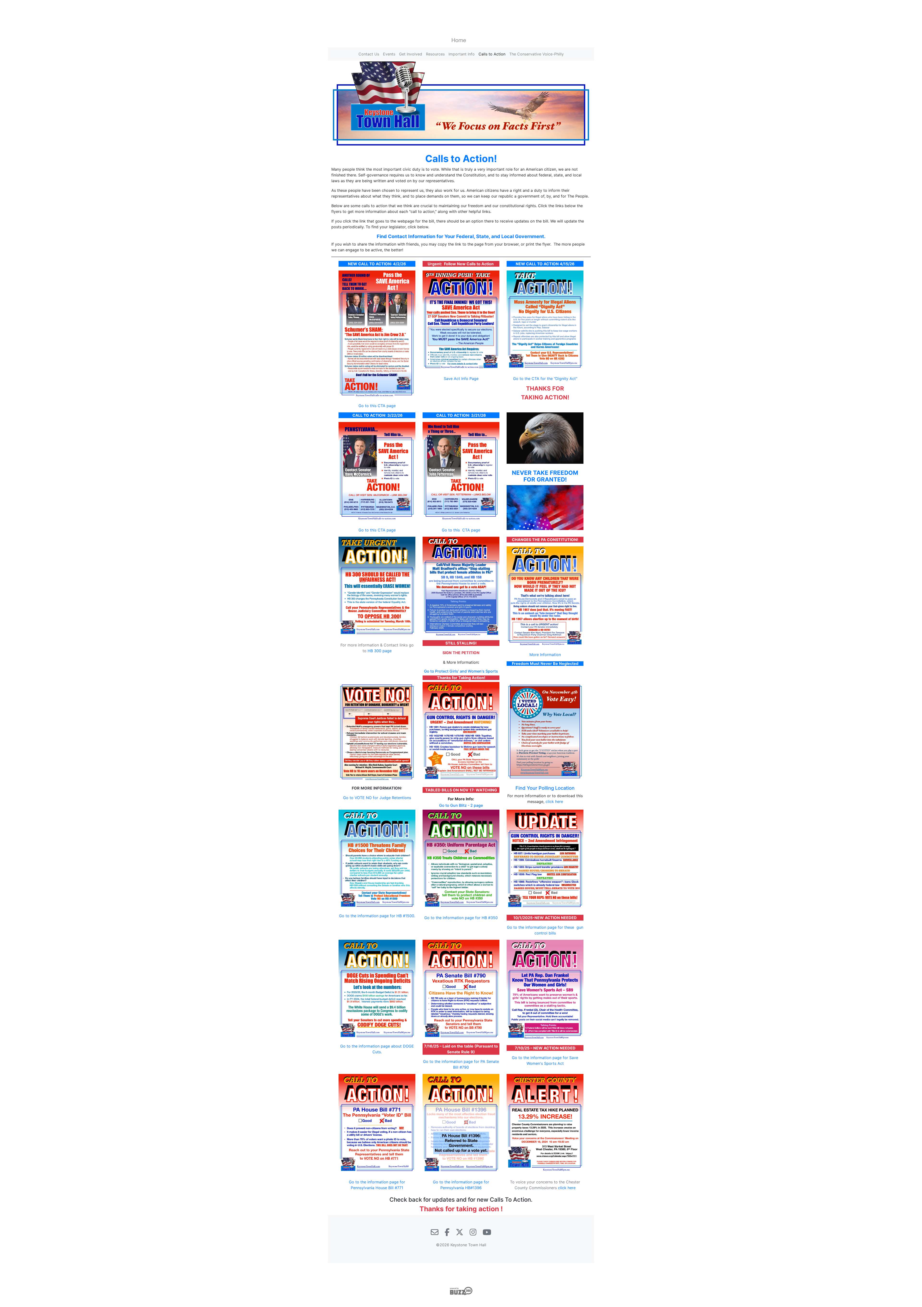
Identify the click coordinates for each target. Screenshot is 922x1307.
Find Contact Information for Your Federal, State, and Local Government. (461, 236)
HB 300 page (380, 650)
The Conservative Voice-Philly (536, 54)
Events (389, 54)
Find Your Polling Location (545, 788)
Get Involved (410, 54)
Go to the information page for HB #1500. (377, 915)
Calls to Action (492, 54)
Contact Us (368, 54)
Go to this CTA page (377, 405)
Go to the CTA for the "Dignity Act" (545, 378)
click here (554, 801)
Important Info (462, 54)
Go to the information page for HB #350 (461, 917)
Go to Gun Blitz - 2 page (461, 805)
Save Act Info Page (461, 378)
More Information (545, 654)
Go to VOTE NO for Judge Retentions (377, 797)
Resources (435, 54)
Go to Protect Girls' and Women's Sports (461, 671)
